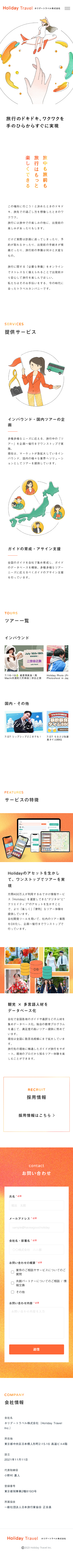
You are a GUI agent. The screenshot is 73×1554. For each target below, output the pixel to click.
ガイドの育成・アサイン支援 (34, 548)
